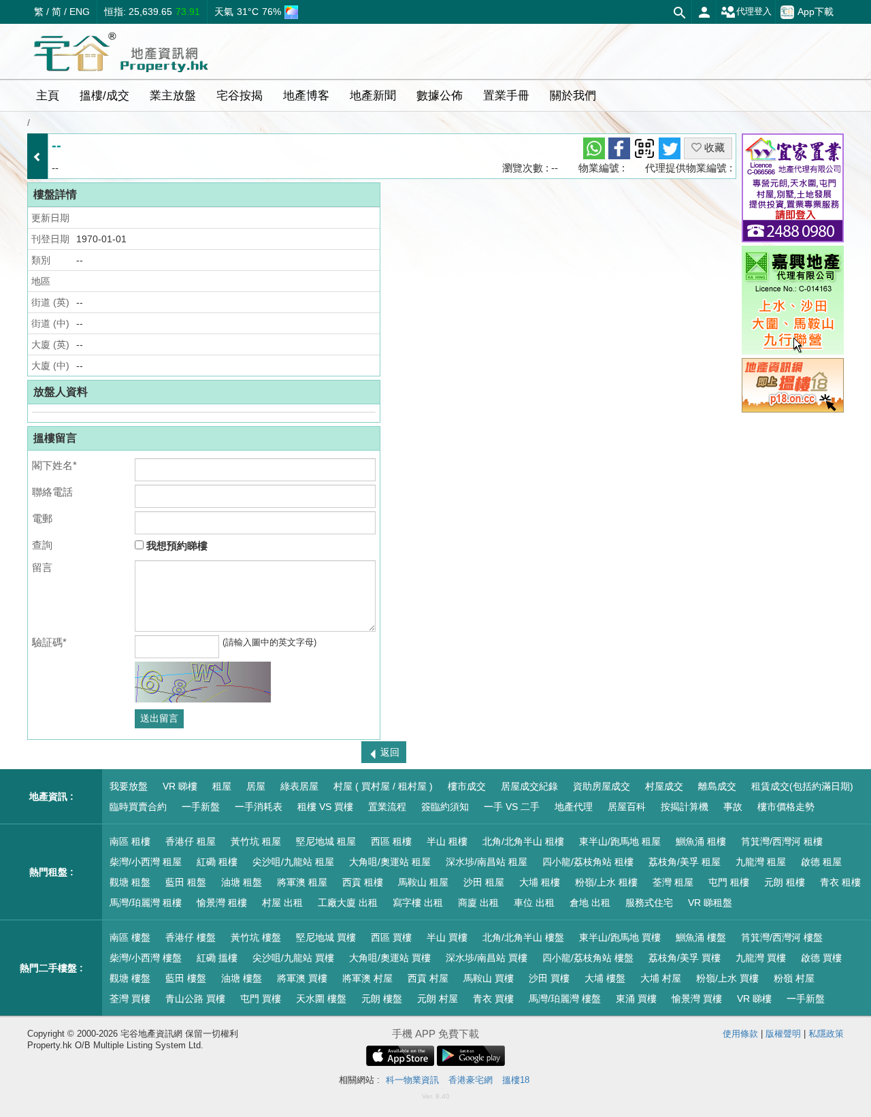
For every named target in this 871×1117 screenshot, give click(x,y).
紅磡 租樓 (217, 861)
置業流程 (387, 806)
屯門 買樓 (260, 998)
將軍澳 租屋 (302, 882)
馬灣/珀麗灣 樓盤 (565, 998)
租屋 (221, 786)
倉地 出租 (590, 902)
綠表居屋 (299, 786)
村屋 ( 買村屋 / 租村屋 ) (383, 786)
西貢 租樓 (362, 882)
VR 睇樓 (180, 786)
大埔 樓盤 (605, 978)
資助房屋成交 (601, 786)
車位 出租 (534, 902)
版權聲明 (783, 1034)
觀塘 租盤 (130, 882)
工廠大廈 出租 (348, 902)
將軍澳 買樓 (302, 978)
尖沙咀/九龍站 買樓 (293, 957)
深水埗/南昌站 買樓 (486, 957)
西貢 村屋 (428, 978)
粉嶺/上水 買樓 (727, 978)
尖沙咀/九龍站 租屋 (293, 861)
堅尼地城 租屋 (326, 841)
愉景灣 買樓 (697, 998)
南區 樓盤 (130, 937)
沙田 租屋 (483, 882)
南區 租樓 (130, 841)
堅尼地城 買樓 (326, 937)
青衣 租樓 (840, 882)
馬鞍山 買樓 (488, 978)
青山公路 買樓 (195, 998)
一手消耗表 (258, 806)
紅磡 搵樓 (217, 957)
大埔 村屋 (660, 978)
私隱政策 (826, 1034)
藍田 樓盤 (185, 978)
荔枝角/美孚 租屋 (684, 861)
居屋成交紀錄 (529, 786)
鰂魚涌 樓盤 (701, 937)
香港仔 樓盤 (190, 937)
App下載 (816, 10)
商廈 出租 (478, 902)
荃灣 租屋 (673, 882)
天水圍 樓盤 (321, 998)
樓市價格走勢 (786, 806)
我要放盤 (129, 786)
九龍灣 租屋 (761, 861)
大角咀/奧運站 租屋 (390, 861)
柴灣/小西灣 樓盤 (146, 957)
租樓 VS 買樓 (325, 806)
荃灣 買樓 (130, 998)
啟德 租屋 (821, 861)
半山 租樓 (447, 841)
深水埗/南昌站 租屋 (486, 861)
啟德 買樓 (821, 957)
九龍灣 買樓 (761, 957)
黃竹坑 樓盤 (256, 937)
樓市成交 (467, 786)
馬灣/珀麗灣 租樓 (146, 902)
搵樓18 (515, 1080)
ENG (79, 11)
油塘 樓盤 (241, 978)
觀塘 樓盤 (130, 978)
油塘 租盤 (241, 882)
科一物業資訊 (412, 1080)
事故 (732, 806)
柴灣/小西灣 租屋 (146, 861)
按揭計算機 (684, 806)
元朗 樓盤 (381, 998)
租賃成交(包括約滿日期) (802, 786)
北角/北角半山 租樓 (523, 841)
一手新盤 (201, 806)
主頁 (47, 95)
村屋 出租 (282, 902)
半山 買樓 (447, 937)
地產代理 (574, 806)
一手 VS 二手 (512, 806)
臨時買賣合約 (138, 806)
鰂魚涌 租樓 (701, 841)
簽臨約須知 (445, 806)
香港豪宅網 (470, 1080)
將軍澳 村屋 (367, 978)
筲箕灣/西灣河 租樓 (782, 841)
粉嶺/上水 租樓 (606, 882)
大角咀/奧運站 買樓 (390, 957)
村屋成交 (664, 786)
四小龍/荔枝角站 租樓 (588, 861)
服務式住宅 (649, 902)
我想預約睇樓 (176, 545)
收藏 (713, 147)
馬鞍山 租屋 (423, 882)
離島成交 (717, 786)
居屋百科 (627, 806)
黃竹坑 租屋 (256, 841)
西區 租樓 (391, 841)
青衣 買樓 (493, 998)
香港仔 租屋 (190, 841)
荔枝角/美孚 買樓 (684, 957)
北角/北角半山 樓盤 (523, 937)
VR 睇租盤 (710, 902)
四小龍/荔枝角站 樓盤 (588, 957)
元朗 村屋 (437, 998)
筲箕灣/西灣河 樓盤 (782, 937)
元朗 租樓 (784, 882)
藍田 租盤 (185, 882)
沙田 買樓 (549, 978)
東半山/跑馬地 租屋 (620, 841)
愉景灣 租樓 (222, 902)
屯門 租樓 (728, 882)
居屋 (255, 786)
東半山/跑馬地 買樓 (620, 937)
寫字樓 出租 (418, 902)
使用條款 (740, 1034)
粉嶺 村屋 (794, 978)
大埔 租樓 (539, 882)
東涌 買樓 (636, 998)
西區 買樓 (391, 937)
